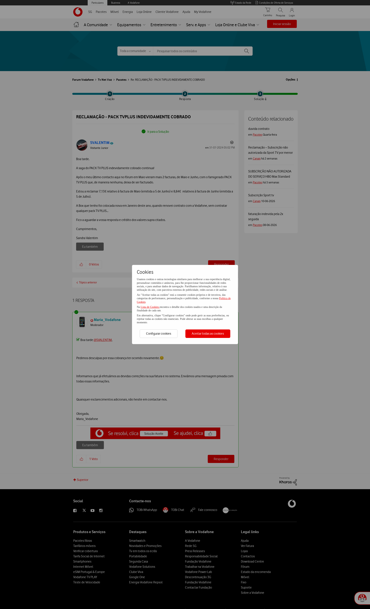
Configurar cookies (158, 333)
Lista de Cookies (150, 307)
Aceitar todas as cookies (208, 333)
